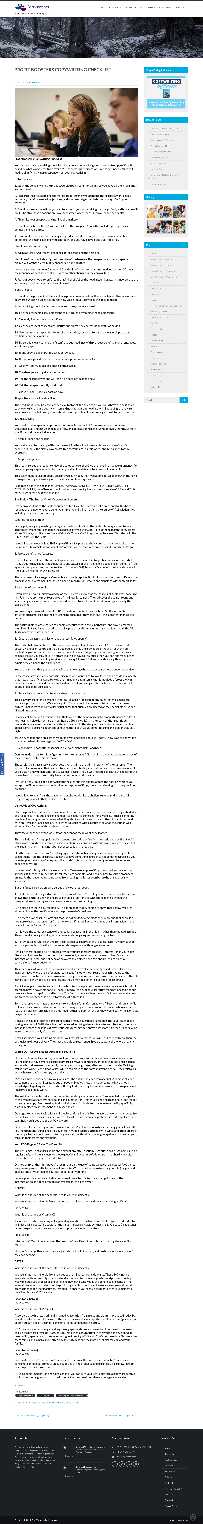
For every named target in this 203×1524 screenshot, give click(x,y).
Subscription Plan (158, 363)
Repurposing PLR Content (162, 140)
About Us (181, 7)
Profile (154, 334)
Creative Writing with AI (162, 151)
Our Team (155, 323)
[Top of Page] (194, 1517)
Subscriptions (157, 369)
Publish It (169, 1483)
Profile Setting (157, 340)
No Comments (33, 82)
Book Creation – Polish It (162, 259)
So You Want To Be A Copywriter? (122, 1415)
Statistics (155, 358)
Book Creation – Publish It (163, 265)
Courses (155, 294)
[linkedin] (129, 1464)
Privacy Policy (157, 329)
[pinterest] (136, 1464)
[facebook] (115, 1464)
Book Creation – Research (163, 271)
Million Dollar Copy (159, 7)
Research (169, 1465)
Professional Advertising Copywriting (32, 1415)
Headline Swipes (158, 169)
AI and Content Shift (160, 146)
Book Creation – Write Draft (164, 276)
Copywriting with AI (160, 157)
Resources (115, 7)
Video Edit (155, 387)
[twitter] (122, 1464)
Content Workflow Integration (164, 128)
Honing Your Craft (159, 184)
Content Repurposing (160, 134)
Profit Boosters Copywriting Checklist (63, 1402)
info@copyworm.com (126, 1456)
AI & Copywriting (158, 163)
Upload (154, 375)
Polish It (168, 1477)
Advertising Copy (32, 1402)
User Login (156, 381)
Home (101, 7)
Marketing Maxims (159, 311)
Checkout (155, 282)
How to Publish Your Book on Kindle (167, 305)
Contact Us (156, 288)
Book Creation (134, 7)
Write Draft (170, 1471)
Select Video (156, 352)
